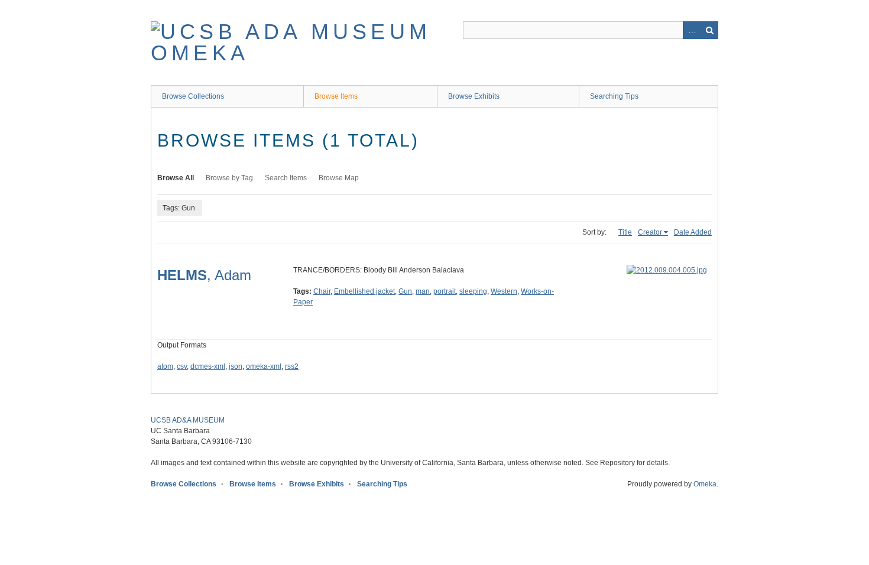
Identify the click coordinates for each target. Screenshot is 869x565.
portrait (444, 291)
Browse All (175, 178)
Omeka (704, 484)
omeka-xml (263, 366)
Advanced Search (692, 30)
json (235, 366)
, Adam (204, 275)
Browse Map (339, 178)
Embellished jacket (364, 291)
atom (165, 366)
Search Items (286, 178)
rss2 (292, 366)
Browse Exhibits (474, 96)
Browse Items (336, 96)
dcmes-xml (207, 366)
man (423, 291)
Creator (650, 232)
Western (504, 291)
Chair (321, 291)
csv (182, 366)
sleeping (473, 291)
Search (709, 30)
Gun (405, 291)
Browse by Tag (229, 178)
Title (625, 232)
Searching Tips (614, 96)
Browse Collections (193, 96)
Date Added (693, 232)
